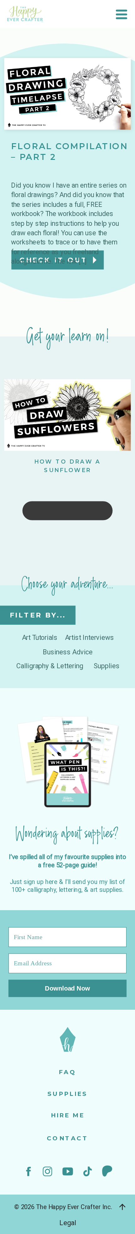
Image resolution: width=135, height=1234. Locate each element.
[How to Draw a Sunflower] (67, 415)
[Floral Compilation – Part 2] (67, 94)
